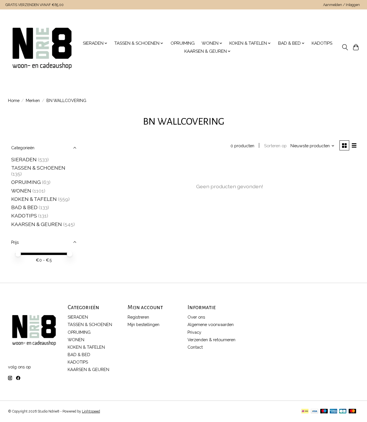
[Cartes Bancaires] (342, 411)
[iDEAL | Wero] (305, 411)
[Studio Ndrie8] (42, 47)
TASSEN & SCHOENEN (38, 168)
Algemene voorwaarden (211, 324)
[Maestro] (324, 411)
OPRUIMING (183, 43)
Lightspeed (91, 411)
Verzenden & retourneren (211, 339)
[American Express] (333, 411)
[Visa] (314, 411)
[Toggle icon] (345, 47)
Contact (195, 347)
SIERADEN (24, 159)
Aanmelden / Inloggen (341, 5)
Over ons (196, 317)
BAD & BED (24, 207)
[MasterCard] (352, 411)
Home (13, 100)
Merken (33, 100)
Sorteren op (275, 145)
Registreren (138, 317)
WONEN (21, 191)
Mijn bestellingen (143, 324)
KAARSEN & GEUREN (36, 224)
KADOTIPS (322, 43)
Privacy (194, 332)
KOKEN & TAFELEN (34, 199)
